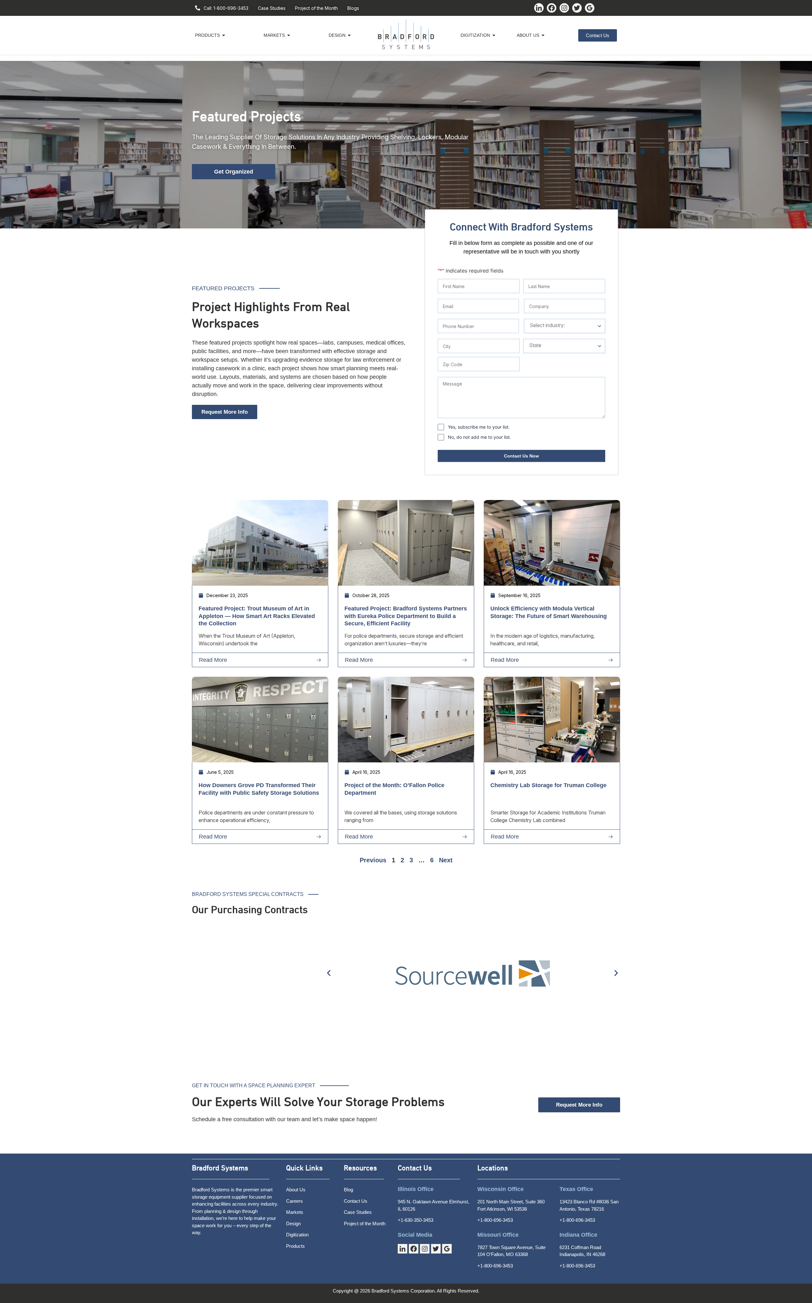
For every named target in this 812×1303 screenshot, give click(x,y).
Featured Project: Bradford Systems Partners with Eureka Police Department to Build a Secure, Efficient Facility (405, 616)
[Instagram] (564, 8)
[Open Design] (349, 35)
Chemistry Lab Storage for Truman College (548, 785)
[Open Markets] (288, 35)
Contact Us (415, 1168)
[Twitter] (577, 8)
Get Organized (233, 171)
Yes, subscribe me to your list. (479, 427)
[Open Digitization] (494, 35)
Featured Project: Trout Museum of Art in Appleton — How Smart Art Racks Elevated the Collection (257, 616)
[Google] (589, 8)
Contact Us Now (521, 455)
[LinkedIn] (539, 8)
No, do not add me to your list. (479, 437)
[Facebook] (551, 8)
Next (446, 860)
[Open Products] (223, 35)
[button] (329, 973)
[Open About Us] (543, 35)
